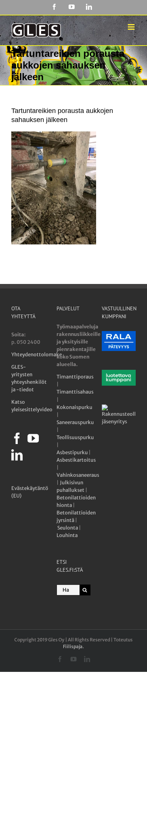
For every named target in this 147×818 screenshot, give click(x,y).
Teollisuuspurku (75, 437)
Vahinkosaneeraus (78, 475)
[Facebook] (17, 438)
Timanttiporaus (75, 377)
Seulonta (67, 528)
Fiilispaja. (73, 646)
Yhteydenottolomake (36, 354)
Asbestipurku (72, 452)
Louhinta (67, 535)
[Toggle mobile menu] (132, 27)
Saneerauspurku (75, 422)
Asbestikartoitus (76, 460)
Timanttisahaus (75, 392)
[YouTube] (33, 438)
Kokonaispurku (74, 407)
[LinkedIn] (17, 455)
